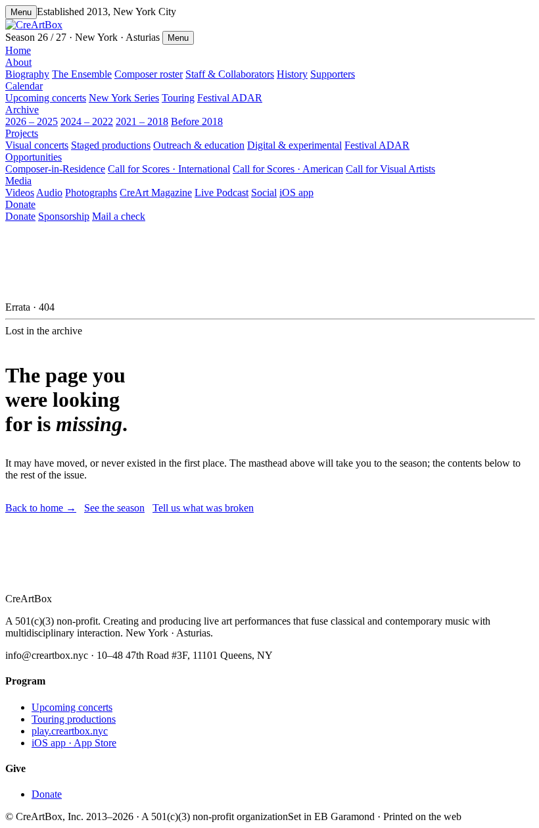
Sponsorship (63, 216)
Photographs (91, 192)
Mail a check (118, 216)
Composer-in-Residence (55, 168)
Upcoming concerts (45, 97)
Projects (21, 133)
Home (18, 50)
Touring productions (74, 719)
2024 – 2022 (86, 121)
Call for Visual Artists (390, 168)
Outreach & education (199, 145)
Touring (178, 97)
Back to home (40, 507)
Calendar (24, 85)
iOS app (296, 192)
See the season (114, 507)
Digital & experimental (294, 145)
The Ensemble (82, 74)
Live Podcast (221, 192)
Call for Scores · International (169, 168)
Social (264, 192)
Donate (20, 204)
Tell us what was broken (203, 507)
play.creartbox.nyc (70, 731)
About (18, 62)
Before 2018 (197, 121)
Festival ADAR (229, 97)
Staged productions (111, 145)
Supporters (332, 74)
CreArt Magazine (156, 192)
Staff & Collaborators (229, 74)
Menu (21, 12)
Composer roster (148, 74)
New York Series (124, 97)
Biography (27, 74)
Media (18, 180)
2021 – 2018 (142, 121)
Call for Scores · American (288, 168)
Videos (19, 192)
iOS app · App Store (74, 742)
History (292, 74)
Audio (49, 192)
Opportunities (33, 157)
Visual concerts (36, 145)
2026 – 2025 (31, 121)
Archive (22, 109)
